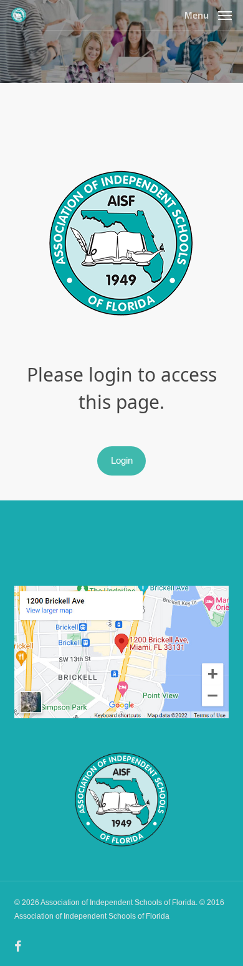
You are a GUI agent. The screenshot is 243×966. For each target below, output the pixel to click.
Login (122, 460)
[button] (208, 14)
